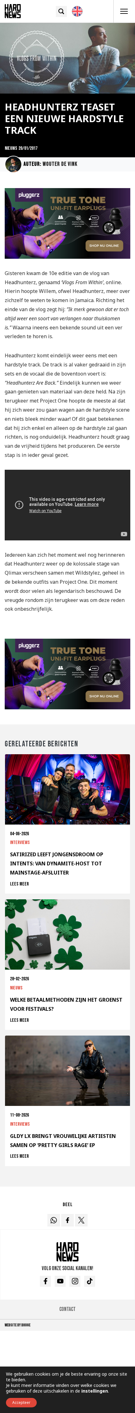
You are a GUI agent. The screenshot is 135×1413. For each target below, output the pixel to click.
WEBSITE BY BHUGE (17, 1325)
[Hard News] (13, 10)
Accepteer (21, 1402)
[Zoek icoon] (61, 11)
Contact (67, 1309)
